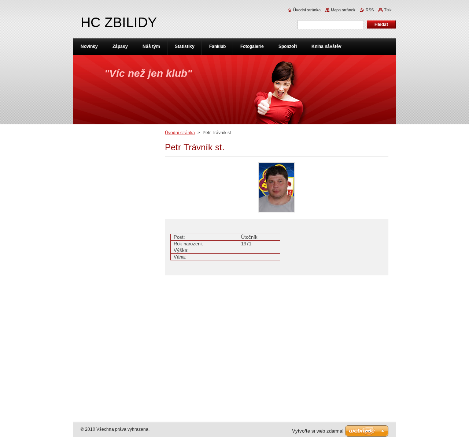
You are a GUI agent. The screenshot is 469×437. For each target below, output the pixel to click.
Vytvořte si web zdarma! (318, 431)
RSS (370, 10)
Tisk (388, 10)
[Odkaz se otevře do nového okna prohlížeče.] (276, 212)
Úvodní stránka (180, 133)
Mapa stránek (343, 10)
